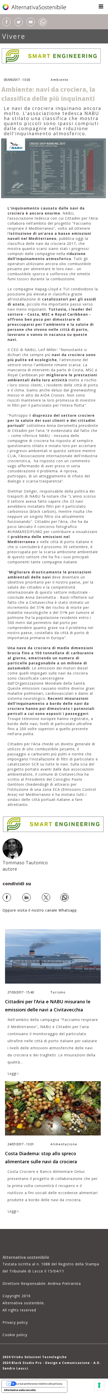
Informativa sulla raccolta (20, 1389)
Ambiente (60, 80)
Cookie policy (15, 1334)
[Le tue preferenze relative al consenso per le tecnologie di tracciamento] (99, 1385)
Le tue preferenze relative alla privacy (39, 1383)
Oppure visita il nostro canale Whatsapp (40, 910)
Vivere (14, 36)
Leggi (12, 1073)
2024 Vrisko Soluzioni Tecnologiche (35, 1357)
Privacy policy (15, 1322)
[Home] (34, 7)
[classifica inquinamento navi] (53, 168)
